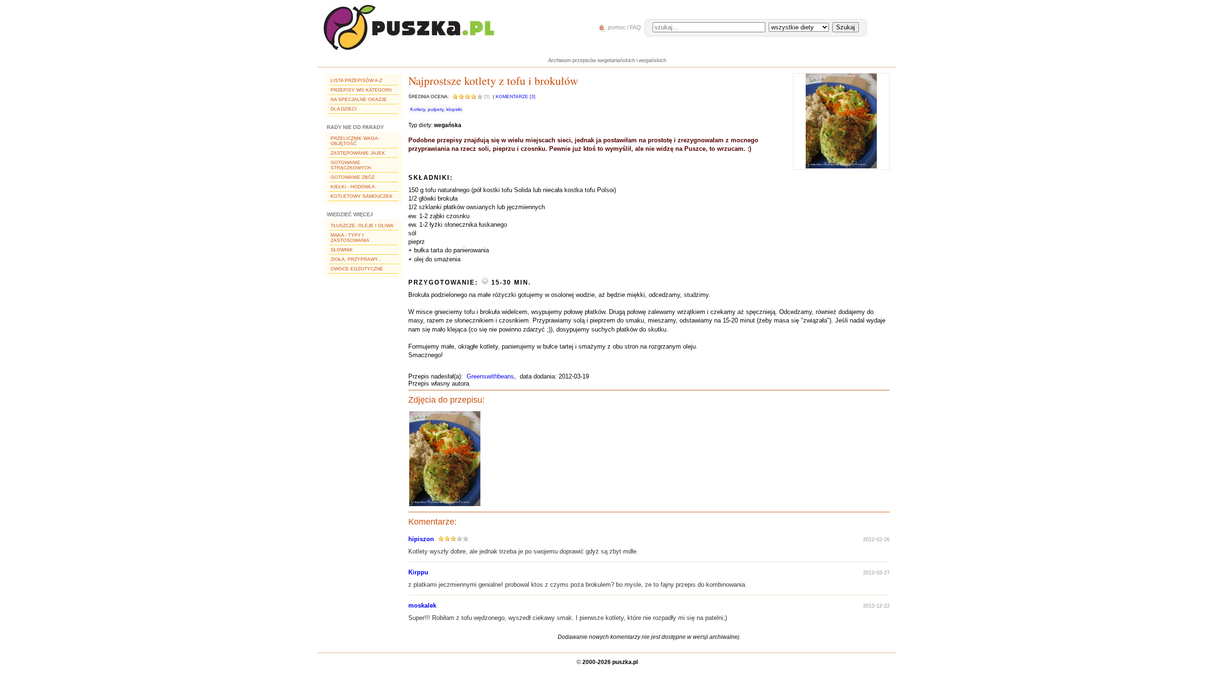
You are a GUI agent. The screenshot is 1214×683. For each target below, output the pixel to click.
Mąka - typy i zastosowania (350, 237)
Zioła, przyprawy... (356, 259)
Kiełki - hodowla (353, 186)
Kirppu (418, 572)
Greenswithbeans (490, 376)
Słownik (342, 249)
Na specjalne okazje (359, 99)
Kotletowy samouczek (362, 196)
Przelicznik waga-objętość (355, 141)
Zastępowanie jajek (358, 153)
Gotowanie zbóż (353, 177)
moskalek (422, 605)
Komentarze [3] (515, 96)
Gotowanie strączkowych (351, 165)
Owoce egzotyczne (357, 268)
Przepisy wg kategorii (361, 89)
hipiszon (421, 539)
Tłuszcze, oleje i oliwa (362, 225)
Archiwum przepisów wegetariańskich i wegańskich (607, 60)
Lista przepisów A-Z (356, 80)
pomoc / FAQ (624, 27)
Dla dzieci (344, 108)
